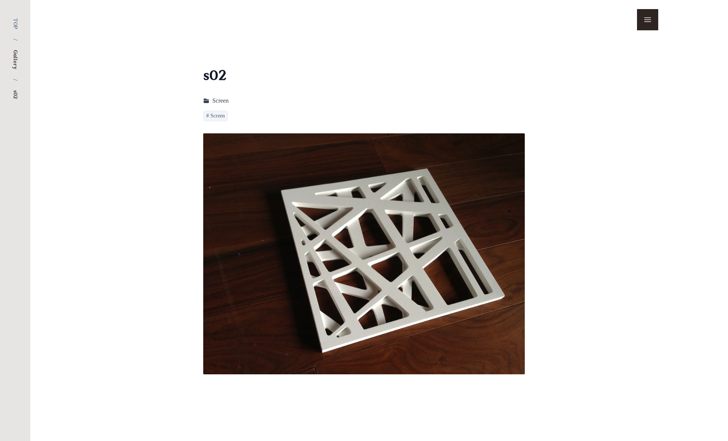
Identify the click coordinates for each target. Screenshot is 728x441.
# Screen (215, 116)
